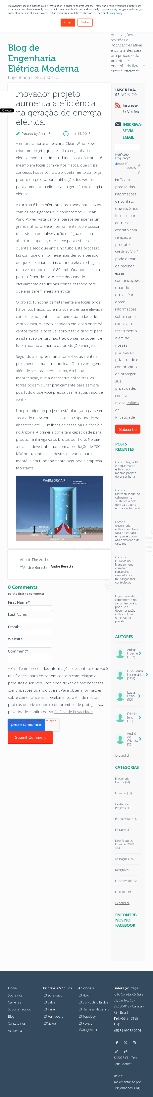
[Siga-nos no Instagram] (134, 1043)
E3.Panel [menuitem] (49, 1009)
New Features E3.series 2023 (124, 844)
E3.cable (123, 830)
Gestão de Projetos (123, 806)
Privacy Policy (114, 13)
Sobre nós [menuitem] (15, 995)
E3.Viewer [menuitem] (50, 1023)
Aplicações (124, 859)
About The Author (35, 559)
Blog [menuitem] (11, 1016)
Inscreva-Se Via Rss (131, 108)
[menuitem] (57, 988)
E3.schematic (126, 881)
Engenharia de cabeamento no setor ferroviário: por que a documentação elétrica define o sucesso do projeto (126, 608)
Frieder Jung (132, 717)
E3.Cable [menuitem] (49, 1002)
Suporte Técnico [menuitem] (19, 1009)
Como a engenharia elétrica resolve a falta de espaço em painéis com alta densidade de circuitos (127, 532)
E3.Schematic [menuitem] (52, 995)
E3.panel (123, 892)
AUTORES (124, 636)
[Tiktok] (117, 1051)
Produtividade (126, 819)
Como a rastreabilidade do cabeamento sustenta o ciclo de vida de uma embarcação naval (127, 499)
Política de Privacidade (73, 711)
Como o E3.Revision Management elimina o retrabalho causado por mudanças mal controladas (125, 569)
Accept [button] (68, 22)
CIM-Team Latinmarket (136, 674)
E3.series (123, 793)
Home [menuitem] (12, 988)
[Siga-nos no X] (125, 1043)
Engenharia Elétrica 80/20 (33, 77)
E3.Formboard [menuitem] (53, 1016)
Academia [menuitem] (15, 1030)
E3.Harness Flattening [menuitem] (93, 1009)
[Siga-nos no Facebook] (117, 1043)
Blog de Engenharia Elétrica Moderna (43, 58)
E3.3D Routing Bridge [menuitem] (93, 1002)
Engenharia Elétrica (122, 780)
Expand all (122, 755)
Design (122, 870)
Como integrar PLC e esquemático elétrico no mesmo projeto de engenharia (127, 469)
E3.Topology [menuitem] (87, 1016)
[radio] (121, 164)
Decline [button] (85, 22)
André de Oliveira (132, 739)
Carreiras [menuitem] (14, 1002)
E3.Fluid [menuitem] (83, 995)
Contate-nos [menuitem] (17, 1023)
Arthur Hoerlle (132, 653)
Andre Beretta (48, 133)
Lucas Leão (131, 696)
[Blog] (125, 1051)
